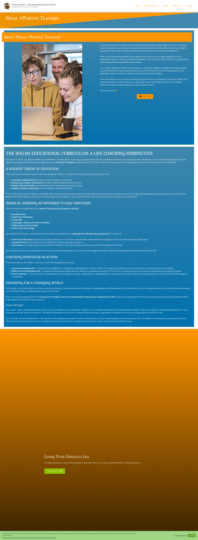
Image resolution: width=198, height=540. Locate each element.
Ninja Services (150, 6)
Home (138, 6)
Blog (165, 6)
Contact (189, 6)
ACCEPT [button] (191, 535)
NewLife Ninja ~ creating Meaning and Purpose (34, 5)
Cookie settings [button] (180, 535)
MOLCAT (177, 6)
